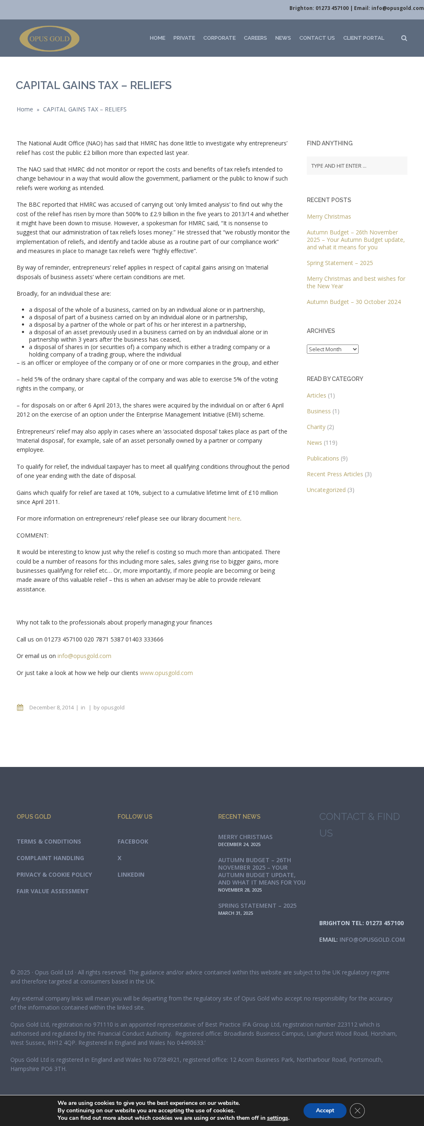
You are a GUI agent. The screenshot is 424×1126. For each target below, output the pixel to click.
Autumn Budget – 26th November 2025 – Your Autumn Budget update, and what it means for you (356, 239)
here (234, 518)
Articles (316, 395)
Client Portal (363, 38)
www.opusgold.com (166, 673)
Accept (325, 1110)
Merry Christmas (329, 216)
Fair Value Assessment (53, 891)
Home (157, 38)
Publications (323, 458)
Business (319, 411)
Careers (255, 38)
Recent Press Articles (335, 474)
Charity (316, 427)
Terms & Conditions (49, 841)
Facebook (133, 841)
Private (184, 38)
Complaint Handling (50, 858)
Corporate (219, 38)
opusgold (113, 707)
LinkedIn (131, 874)
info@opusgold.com (397, 8)
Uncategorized (326, 490)
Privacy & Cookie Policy (54, 874)
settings (277, 1118)
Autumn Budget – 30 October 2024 (354, 302)
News (283, 38)
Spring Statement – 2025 (340, 263)
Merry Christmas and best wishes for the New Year (356, 282)
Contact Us (317, 38)
